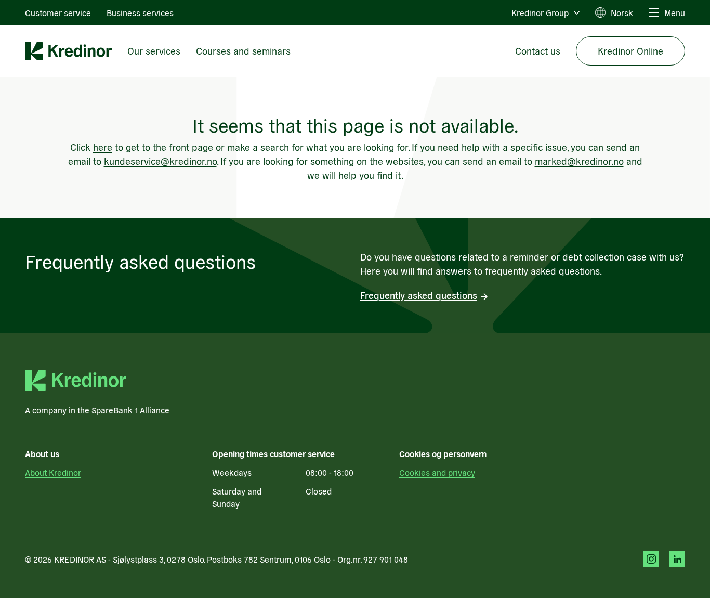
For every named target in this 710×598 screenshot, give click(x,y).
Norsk (622, 12)
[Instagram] (651, 559)
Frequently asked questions (418, 295)
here (102, 147)
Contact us (537, 51)
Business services (140, 12)
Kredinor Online (630, 51)
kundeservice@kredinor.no (160, 161)
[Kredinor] (68, 51)
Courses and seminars (243, 51)
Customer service (58, 12)
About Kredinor (53, 472)
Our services (153, 51)
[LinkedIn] (677, 559)
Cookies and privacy (437, 472)
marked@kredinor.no (579, 161)
